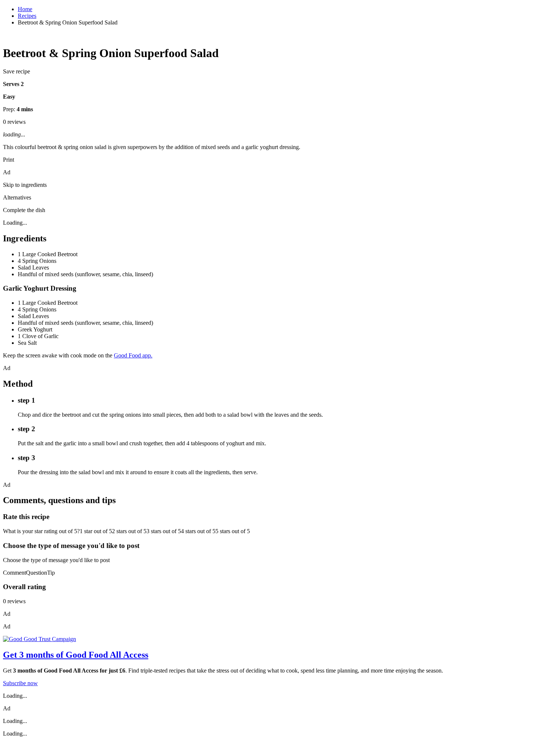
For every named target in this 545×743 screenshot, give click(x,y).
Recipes (27, 16)
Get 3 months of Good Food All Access (75, 655)
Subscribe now (20, 683)
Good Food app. (133, 355)
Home (25, 9)
